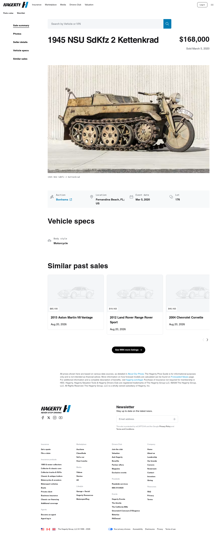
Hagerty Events (118, 499)
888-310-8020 (118, 488)
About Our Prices (136, 374)
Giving (150, 480)
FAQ (149, 492)
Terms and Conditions (125, 429)
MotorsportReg (82, 499)
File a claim (46, 453)
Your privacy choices (122, 529)
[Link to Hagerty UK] (54, 529)
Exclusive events (119, 473)
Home (149, 449)
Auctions (80, 449)
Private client (46, 492)
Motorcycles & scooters (51, 480)
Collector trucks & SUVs (51, 472)
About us (151, 453)
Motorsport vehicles (49, 484)
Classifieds (81, 453)
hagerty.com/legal (134, 380)
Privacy (150, 495)
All (77, 480)
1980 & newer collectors (51, 464)
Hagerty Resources (84, 495)
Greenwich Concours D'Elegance (126, 511)
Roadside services (120, 484)
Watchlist (21, 13)
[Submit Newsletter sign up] (174, 419)
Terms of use (170, 529)
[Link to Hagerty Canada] (48, 529)
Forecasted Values (179, 377)
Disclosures (150, 529)
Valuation (116, 453)
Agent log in (46, 518)
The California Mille (120, 507)
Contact (150, 473)
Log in (202, 5)
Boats (43, 488)
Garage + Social (83, 491)
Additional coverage (49, 503)
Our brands (152, 461)
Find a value (8, 13)
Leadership (152, 457)
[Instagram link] (55, 418)
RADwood (116, 518)
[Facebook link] (43, 418)
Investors (151, 476)
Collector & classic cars (51, 468)
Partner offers (118, 465)
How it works (81, 461)
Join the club (117, 449)
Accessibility (138, 529)
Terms (150, 499)
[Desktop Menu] (212, 5)
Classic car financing (50, 499)
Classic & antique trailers (51, 476)
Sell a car (80, 457)
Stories (79, 476)
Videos (79, 472)
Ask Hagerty (117, 457)
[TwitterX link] (49, 418)
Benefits (115, 461)
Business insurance (49, 495)
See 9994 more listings (127, 349)
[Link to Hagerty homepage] (56, 409)
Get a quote (46, 449)
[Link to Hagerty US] (42, 529)
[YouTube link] (61, 418)
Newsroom (152, 469)
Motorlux (115, 515)
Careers (150, 465)
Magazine (116, 469)
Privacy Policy (165, 426)
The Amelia (116, 503)
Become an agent (48, 515)
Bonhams (62, 199)
